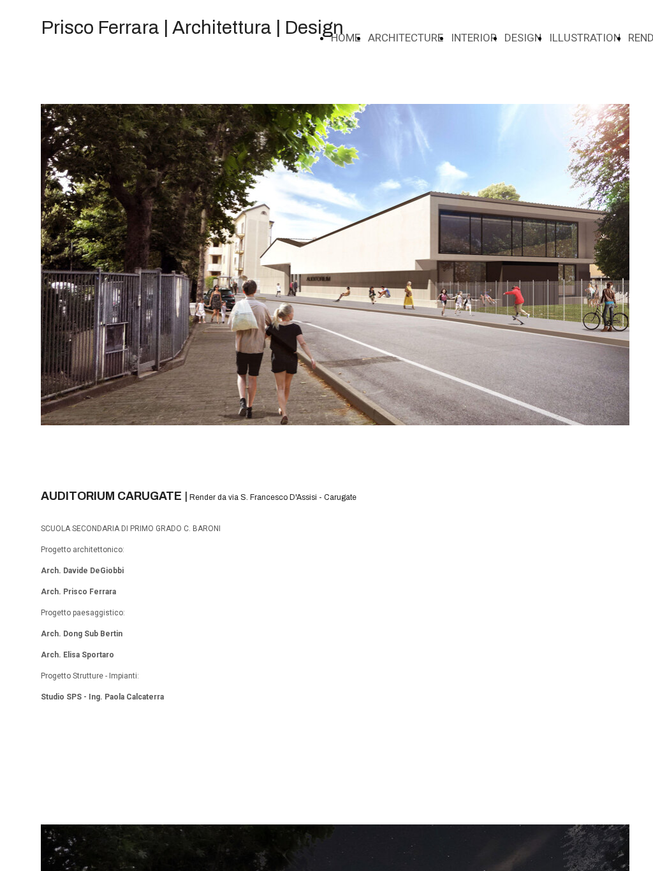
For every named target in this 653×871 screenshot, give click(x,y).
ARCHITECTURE (405, 37)
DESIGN (522, 37)
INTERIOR (474, 37)
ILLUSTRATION (584, 37)
